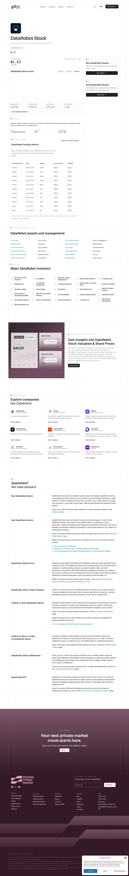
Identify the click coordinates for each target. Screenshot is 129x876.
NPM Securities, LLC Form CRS (106, 804)
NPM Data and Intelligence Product (95, 691)
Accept (90, 871)
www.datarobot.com (17, 48)
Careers (78, 801)
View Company (15, 422)
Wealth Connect (15, 806)
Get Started (111, 6)
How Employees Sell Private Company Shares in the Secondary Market (82, 551)
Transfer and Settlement (64, 669)
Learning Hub (58, 796)
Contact (78, 807)
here (105, 575)
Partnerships (79, 804)
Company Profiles (59, 804)
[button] (125, 858)
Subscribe (109, 785)
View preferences (119, 871)
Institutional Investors (39, 801)
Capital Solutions (16, 803)
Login (101, 6)
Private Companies (38, 796)
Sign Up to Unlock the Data (70, 141)
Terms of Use (102, 796)
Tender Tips (58, 801)
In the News (79, 809)
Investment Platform (16, 796)
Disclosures (101, 801)
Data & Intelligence (16, 798)
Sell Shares (100, 95)
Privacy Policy (102, 799)
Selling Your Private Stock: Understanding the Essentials (76, 549)
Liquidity (13, 801)
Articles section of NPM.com (65, 546)
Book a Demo (74, 365)
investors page (58, 512)
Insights (57, 799)
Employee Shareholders (103, 611)
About (78, 796)
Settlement (14, 809)
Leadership (79, 799)
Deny (105, 871)
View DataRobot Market (20, 112)
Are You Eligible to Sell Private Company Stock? (73, 624)
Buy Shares (100, 73)
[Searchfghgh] (94, 6)
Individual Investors (38, 799)
